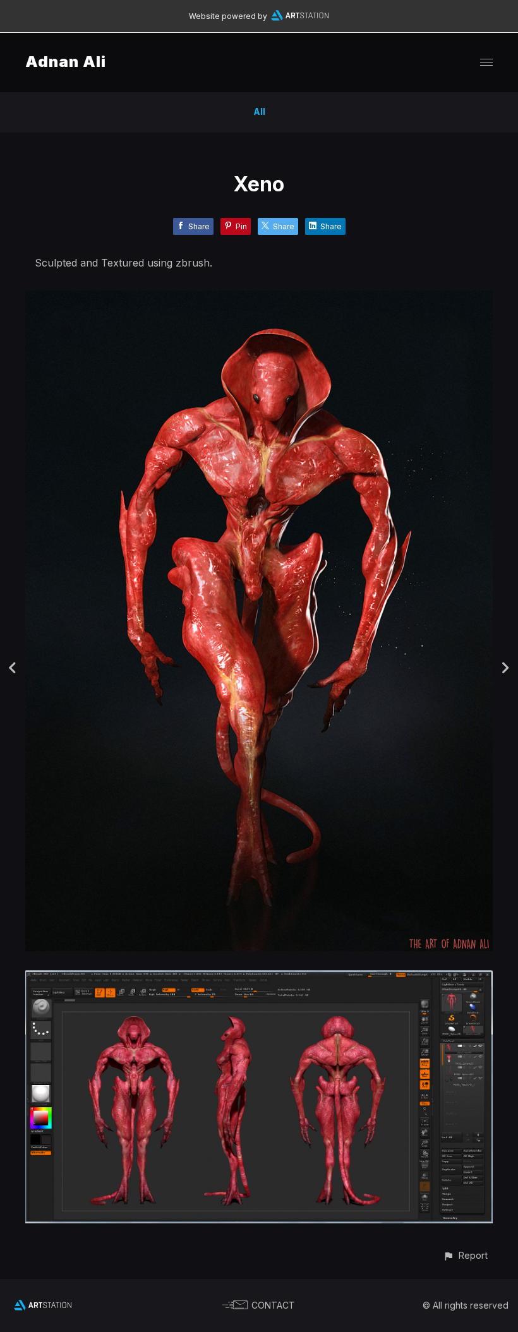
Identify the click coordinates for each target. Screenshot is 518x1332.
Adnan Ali (65, 61)
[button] (465, 1255)
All (259, 111)
